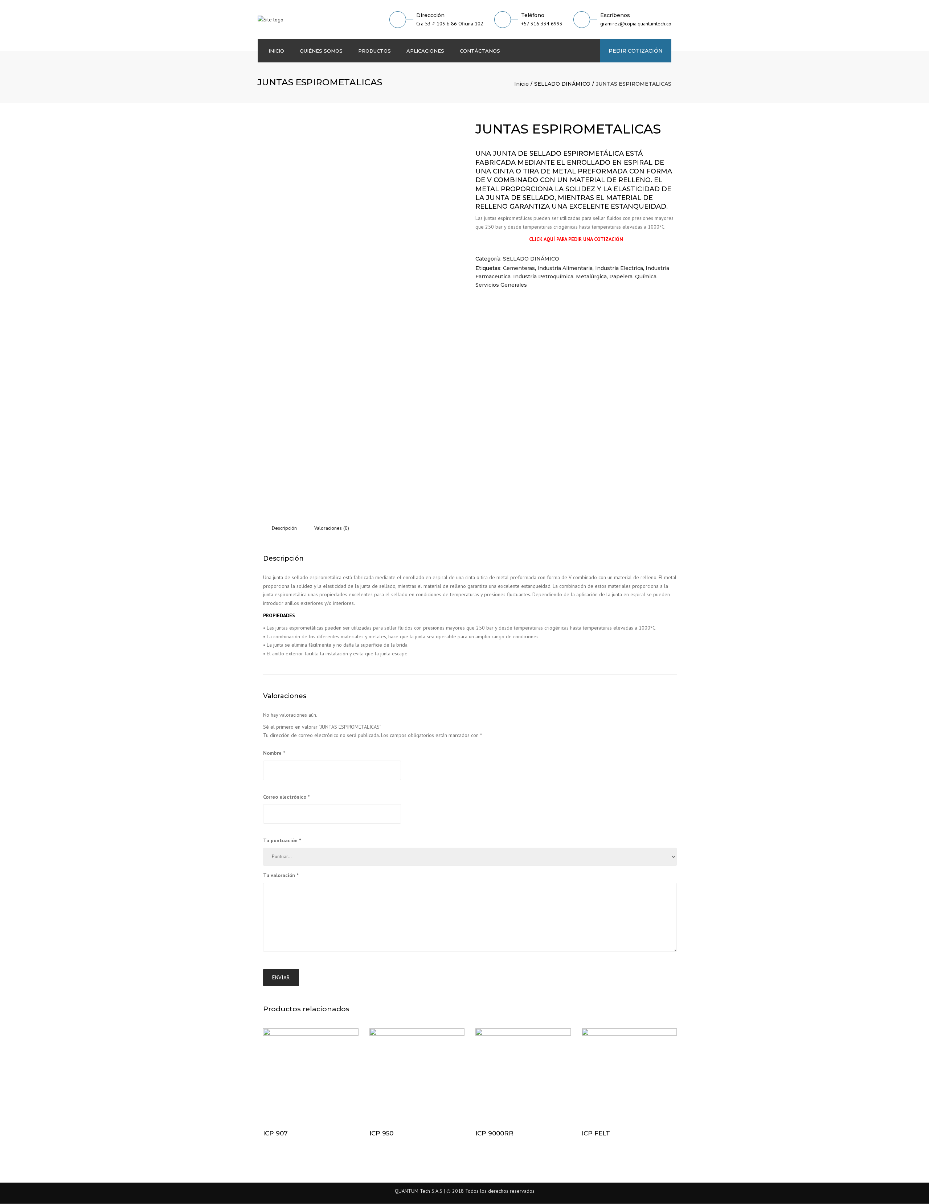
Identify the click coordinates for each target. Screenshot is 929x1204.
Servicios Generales (501, 285)
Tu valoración (280, 875)
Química (645, 276)
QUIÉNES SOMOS (321, 51)
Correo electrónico (286, 797)
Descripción (284, 528)
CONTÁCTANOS (480, 51)
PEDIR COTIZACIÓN (636, 51)
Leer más (311, 1076)
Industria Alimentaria (565, 268)
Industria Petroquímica (543, 276)
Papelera (621, 276)
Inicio (521, 84)
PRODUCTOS (374, 51)
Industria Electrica (619, 268)
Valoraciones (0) (331, 528)
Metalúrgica (591, 276)
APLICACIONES (425, 51)
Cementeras (519, 268)
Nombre (274, 753)
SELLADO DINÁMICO (562, 84)
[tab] (284, 528)
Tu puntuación (282, 840)
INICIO (276, 51)
